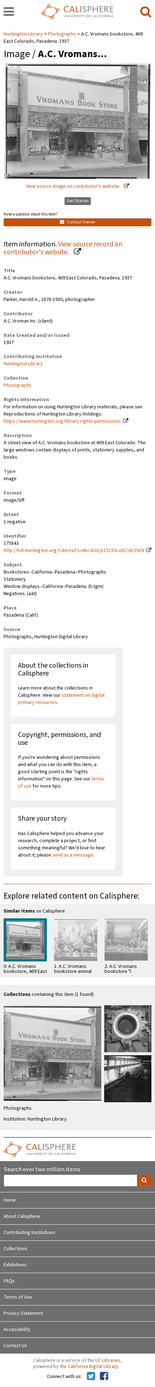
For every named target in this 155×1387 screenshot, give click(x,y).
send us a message (72, 855)
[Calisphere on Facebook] (104, 1376)
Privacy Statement (23, 1313)
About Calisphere (22, 1216)
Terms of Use (18, 1297)
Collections (15, 1248)
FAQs (9, 1281)
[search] (145, 12)
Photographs (62, 34)
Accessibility (17, 1329)
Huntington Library (24, 34)
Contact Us (15, 1345)
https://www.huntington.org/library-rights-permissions (62, 421)
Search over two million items (42, 1169)
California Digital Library (93, 1366)
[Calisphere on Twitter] (91, 1376)
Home (10, 1200)
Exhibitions (15, 1264)
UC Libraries (107, 1360)
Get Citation (78, 201)
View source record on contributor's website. (63, 248)
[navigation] (9, 12)
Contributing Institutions (30, 1232)
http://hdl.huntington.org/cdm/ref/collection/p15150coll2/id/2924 (74, 550)
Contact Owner (80, 222)
